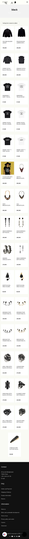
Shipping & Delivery (6, 492)
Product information (6, 495)
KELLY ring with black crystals (7, 421)
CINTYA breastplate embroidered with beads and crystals (21, 177)
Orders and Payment (6, 489)
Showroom (4, 525)
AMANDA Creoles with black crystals (7, 259)
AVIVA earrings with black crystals (21, 231)
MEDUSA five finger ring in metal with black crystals (7, 340)
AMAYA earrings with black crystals (7, 231)
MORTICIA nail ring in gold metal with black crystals (21, 286)
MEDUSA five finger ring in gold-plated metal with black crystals (21, 340)
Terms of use (4, 515)
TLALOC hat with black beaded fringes (7, 177)
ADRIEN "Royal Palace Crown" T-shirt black (7, 123)
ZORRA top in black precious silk (7, 69)
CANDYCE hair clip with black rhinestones (14, 448)
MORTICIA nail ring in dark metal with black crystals (7, 286)
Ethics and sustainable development (10, 512)
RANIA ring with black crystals (7, 394)
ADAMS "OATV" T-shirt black (7, 150)
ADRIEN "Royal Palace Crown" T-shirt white (21, 123)
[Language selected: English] (4, 534)
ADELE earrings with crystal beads (21, 259)
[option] (5, 534)
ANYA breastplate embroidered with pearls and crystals (7, 204)
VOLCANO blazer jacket (7, 42)
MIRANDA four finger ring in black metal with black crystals (7, 313)
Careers (3, 522)
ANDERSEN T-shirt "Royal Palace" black (7, 96)
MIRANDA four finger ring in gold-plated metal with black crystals (21, 313)
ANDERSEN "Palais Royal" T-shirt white (21, 96)
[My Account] (12, 3)
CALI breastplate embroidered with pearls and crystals (21, 204)
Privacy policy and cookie (7, 519)
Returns (3, 498)
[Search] (6, 3)
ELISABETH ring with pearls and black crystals (21, 394)
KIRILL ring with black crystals (7, 367)
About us (3, 509)
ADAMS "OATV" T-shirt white (21, 150)
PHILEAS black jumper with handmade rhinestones (21, 42)
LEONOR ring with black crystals (20, 367)
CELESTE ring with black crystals (20, 421)
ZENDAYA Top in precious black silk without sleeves (21, 69)
